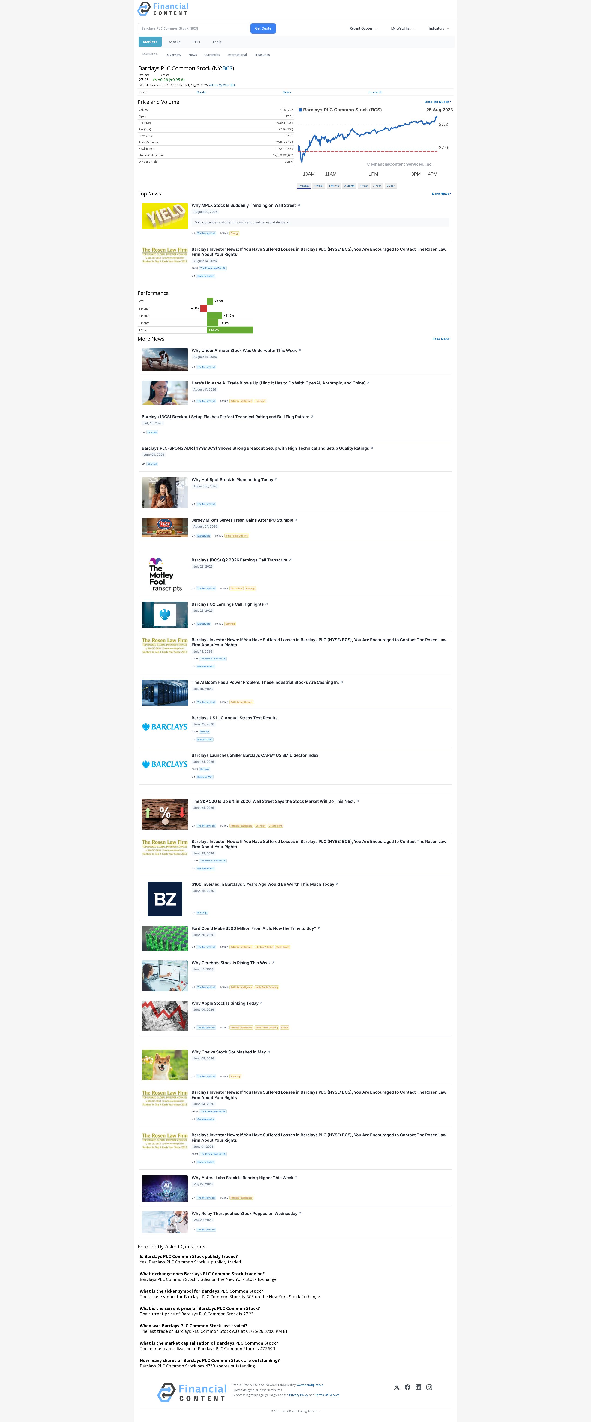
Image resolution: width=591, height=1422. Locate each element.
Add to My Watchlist (222, 85)
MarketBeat (203, 535)
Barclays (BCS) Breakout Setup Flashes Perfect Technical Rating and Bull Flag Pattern (228, 416)
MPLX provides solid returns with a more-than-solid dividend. (243, 222)
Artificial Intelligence (241, 401)
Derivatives (236, 588)
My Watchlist (401, 28)
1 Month (334, 185)
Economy (260, 401)
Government (275, 825)
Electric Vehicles (264, 947)
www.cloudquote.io (310, 1385)
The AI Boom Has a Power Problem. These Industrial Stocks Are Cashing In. (267, 682)
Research (375, 92)
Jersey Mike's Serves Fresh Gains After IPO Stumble (245, 520)
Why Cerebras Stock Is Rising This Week (233, 962)
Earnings (250, 588)
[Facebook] (407, 1392)
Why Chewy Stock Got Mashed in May (231, 1052)
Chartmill (152, 432)
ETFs (196, 42)
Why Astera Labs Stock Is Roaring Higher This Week (245, 1177)
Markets (150, 42)
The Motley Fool (206, 233)
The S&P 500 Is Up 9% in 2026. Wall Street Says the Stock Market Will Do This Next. (275, 801)
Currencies (212, 54)
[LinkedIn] (418, 1392)
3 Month (349, 185)
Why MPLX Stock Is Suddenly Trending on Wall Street (246, 205)
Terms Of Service (327, 1395)
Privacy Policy (298, 1395)
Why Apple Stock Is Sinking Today (227, 1003)
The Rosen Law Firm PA (213, 268)
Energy (234, 233)
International (237, 54)
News (192, 54)
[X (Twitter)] (396, 1392)
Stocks (175, 42)
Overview (174, 54)
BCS (227, 68)
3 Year (377, 185)
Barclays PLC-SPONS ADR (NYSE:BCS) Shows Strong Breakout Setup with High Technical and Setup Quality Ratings (258, 448)
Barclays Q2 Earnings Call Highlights (230, 604)
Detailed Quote (437, 102)
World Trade (282, 947)
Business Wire (204, 739)
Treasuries (262, 54)
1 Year (364, 185)
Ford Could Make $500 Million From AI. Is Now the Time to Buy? (256, 928)
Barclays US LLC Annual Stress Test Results (235, 717)
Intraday (304, 185)
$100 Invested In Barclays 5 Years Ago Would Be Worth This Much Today (265, 884)
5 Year (391, 185)
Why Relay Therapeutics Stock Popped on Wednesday (247, 1213)
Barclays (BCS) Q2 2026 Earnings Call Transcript (242, 560)
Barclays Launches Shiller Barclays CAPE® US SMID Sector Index (255, 755)
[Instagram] (429, 1392)
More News (440, 194)
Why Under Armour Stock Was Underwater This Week (246, 350)
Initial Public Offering (237, 535)
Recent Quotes (361, 28)
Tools (216, 42)
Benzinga (202, 912)
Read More (441, 339)
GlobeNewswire (205, 276)
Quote (201, 92)
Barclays (204, 731)
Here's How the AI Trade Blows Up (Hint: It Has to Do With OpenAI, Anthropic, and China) (281, 383)
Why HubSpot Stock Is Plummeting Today (235, 479)
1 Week (318, 185)
